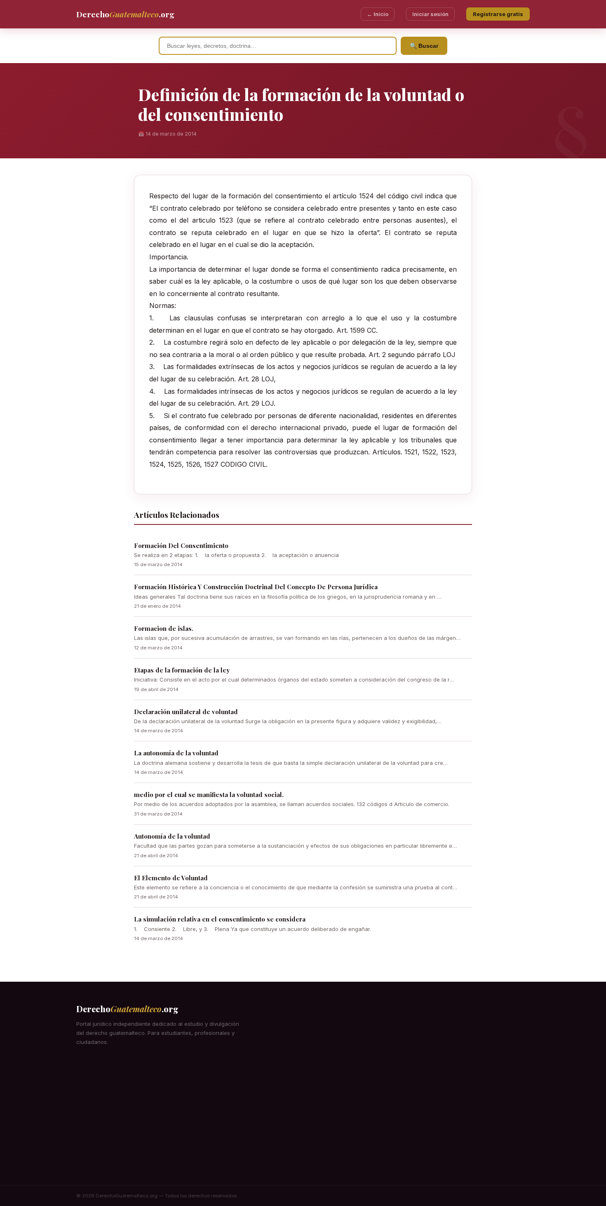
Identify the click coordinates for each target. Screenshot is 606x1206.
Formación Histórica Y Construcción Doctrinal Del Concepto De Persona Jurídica (256, 587)
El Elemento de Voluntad (171, 878)
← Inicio (377, 14)
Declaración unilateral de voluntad (186, 712)
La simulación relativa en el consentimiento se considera (219, 919)
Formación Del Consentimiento (181, 545)
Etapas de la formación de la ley (182, 670)
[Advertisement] (303, 1123)
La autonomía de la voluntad (176, 753)
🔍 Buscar (424, 45)
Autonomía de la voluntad (172, 836)
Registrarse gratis (498, 14)
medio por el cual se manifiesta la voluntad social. (209, 794)
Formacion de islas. (163, 628)
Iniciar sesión (430, 14)
